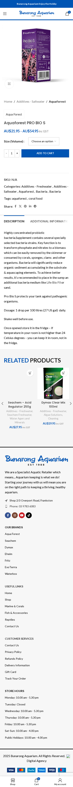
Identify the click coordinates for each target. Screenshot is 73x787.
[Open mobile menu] (5, 13)
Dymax (9, 547)
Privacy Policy (13, 651)
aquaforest (19, 198)
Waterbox (11, 573)
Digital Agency (37, 761)
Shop (8, 599)
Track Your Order (15, 678)
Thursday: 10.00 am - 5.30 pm (22, 717)
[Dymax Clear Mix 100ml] (53, 383)
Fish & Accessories (16, 612)
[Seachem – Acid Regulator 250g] (19, 383)
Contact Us (12, 626)
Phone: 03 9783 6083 (23, 506)
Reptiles (10, 619)
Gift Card (10, 671)
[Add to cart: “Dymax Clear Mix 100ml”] (63, 373)
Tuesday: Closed (15, 704)
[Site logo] (36, 13)
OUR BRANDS (14, 527)
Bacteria (41, 191)
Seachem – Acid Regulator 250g (19, 404)
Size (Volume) (13, 141)
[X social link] (20, 206)
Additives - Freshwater (36, 186)
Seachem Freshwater (19, 414)
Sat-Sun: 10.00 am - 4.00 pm (22, 730)
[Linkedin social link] (30, 206)
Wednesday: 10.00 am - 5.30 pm (24, 711)
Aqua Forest (14, 114)
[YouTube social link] (22, 515)
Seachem (10, 540)
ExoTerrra (11, 567)
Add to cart (45, 153)
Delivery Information (17, 665)
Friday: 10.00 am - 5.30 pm (20, 724)
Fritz (7, 560)
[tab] (14, 220)
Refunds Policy (14, 658)
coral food (35, 198)
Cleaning (53, 418)
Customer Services (19, 638)
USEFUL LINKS (14, 586)
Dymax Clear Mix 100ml (53, 404)
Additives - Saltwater (31, 101)
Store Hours (14, 691)
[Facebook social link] (15, 206)
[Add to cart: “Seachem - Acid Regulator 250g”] (30, 373)
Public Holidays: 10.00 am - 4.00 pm (26, 737)
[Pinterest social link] (25, 206)
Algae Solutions (53, 414)
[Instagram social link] (15, 515)
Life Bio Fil (54, 282)
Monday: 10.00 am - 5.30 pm (22, 697)
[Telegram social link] (35, 206)
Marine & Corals (14, 606)
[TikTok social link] (29, 515)
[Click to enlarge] (9, 83)
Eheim (8, 554)
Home (8, 101)
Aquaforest (57, 101)
